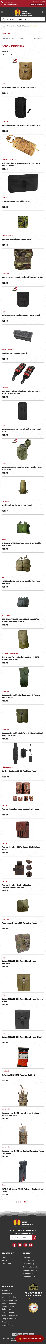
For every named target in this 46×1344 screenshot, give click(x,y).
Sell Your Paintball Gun (10, 1303)
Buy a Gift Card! (7, 1325)
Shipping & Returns (30, 1273)
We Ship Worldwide (40, 1)
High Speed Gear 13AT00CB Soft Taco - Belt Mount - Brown (21, 164)
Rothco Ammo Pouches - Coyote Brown (19, 87)
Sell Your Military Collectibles (8, 1308)
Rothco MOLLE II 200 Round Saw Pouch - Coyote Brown (22, 1000)
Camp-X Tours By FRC (10, 1318)
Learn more (33, 1299)
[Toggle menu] (2, 12)
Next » (26, 1202)
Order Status (7, 1263)
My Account (6, 1260)
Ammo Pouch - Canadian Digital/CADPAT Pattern (22, 277)
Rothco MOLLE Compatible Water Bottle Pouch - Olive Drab (22, 468)
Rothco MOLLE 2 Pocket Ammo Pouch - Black (21, 315)
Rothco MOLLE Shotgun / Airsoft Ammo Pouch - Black (22, 430)
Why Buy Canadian (9, 1297)
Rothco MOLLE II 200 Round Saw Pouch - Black (22, 1037)
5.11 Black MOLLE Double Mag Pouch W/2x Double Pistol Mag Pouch (20, 620)
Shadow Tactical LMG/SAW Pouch (16, 239)
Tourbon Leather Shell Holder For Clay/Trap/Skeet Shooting (16, 886)
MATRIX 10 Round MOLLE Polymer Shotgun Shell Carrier (23, 1190)
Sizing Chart (6, 1290)
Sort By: (5, 51)
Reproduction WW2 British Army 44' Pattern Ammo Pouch (21, 696)
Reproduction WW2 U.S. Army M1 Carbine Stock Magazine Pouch (22, 734)
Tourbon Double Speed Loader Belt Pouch (20, 809)
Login (4, 1257)
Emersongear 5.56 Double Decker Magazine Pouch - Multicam (21, 1114)
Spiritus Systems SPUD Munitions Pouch (19, 771)
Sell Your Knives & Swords (11, 1315)
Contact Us (27, 1257)
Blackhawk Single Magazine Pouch (17, 505)
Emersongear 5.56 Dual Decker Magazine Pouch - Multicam (23, 1152)
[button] (23, 38)
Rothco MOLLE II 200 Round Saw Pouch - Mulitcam (19, 962)
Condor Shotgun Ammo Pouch (14, 353)
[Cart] (43, 12)
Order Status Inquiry (30, 1267)
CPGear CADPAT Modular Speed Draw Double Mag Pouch (21, 544)
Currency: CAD (35, 4)
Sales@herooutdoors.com (11, 4)
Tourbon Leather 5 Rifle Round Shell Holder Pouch (21, 848)
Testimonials (7, 1293)
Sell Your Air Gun (8, 1312)
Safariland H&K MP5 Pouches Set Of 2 (18, 1075)
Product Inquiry (28, 1263)
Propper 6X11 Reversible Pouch (16, 201)
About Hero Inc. (29, 1260)
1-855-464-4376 (8, 2)
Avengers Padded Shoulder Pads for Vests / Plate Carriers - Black (21, 392)
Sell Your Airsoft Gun (9, 1300)
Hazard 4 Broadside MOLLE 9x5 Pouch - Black (22, 125)
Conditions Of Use (29, 1276)
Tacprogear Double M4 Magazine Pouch (19, 923)
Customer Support (30, 1270)
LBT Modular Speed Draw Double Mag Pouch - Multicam (22, 582)
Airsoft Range (7, 1322)
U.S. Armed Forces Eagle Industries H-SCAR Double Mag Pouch (20, 658)
